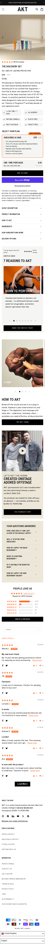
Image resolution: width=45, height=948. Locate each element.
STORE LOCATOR (8, 844)
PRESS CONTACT (8, 834)
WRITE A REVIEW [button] (22, 619)
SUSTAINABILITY (8, 899)
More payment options (22, 186)
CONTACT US (7, 869)
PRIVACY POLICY (8, 889)
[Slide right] (42, 37)
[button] (3, 9)
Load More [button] (22, 784)
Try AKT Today (22, 422)
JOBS (4, 894)
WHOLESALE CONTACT (10, 839)
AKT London (25, 928)
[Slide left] (2, 37)
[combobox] (22, 933)
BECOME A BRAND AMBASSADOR (14, 879)
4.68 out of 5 (29, 594)
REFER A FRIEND (8, 864)
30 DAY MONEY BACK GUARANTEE (14, 904)
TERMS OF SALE (8, 884)
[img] (7, 645)
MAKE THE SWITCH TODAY (22, 328)
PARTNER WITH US (9, 849)
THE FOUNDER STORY (22, 512)
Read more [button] (37, 660)
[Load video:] (22, 451)
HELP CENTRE (7, 874)
